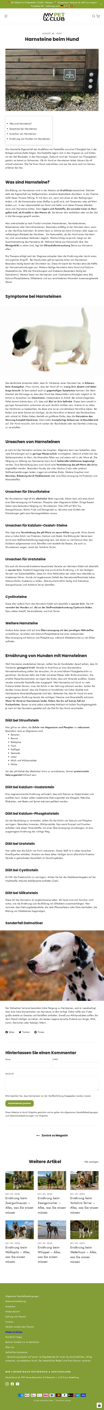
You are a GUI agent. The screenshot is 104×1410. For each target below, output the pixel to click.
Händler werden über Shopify (19, 1326)
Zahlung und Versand (15, 1316)
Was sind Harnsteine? (20, 123)
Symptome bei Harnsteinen (23, 128)
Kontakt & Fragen (13, 1337)
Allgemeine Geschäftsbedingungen (22, 1296)
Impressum (10, 1306)
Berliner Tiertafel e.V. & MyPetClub (22, 1342)
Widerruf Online (13, 1331)
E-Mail (55, 1059)
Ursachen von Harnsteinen (22, 133)
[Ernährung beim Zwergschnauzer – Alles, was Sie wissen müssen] (19, 1180)
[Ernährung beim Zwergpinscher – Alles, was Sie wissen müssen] (52, 1180)
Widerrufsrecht (12, 1311)
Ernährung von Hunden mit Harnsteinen (29, 138)
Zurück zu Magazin (54, 1135)
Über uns (9, 1347)
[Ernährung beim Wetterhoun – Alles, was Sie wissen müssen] (84, 1229)
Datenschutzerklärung (15, 1301)
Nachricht (9, 1073)
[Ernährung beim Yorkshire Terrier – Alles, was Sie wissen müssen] (84, 1180)
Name (7, 1059)
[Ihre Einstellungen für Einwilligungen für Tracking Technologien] (99, 1405)
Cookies (9, 1321)
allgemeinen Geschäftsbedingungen (81, 1112)
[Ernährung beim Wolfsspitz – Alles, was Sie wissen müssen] (19, 1229)
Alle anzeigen (91, 1161)
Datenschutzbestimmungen (22, 1115)
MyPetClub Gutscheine (16, 1352)
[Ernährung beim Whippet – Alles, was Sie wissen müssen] (52, 1229)
